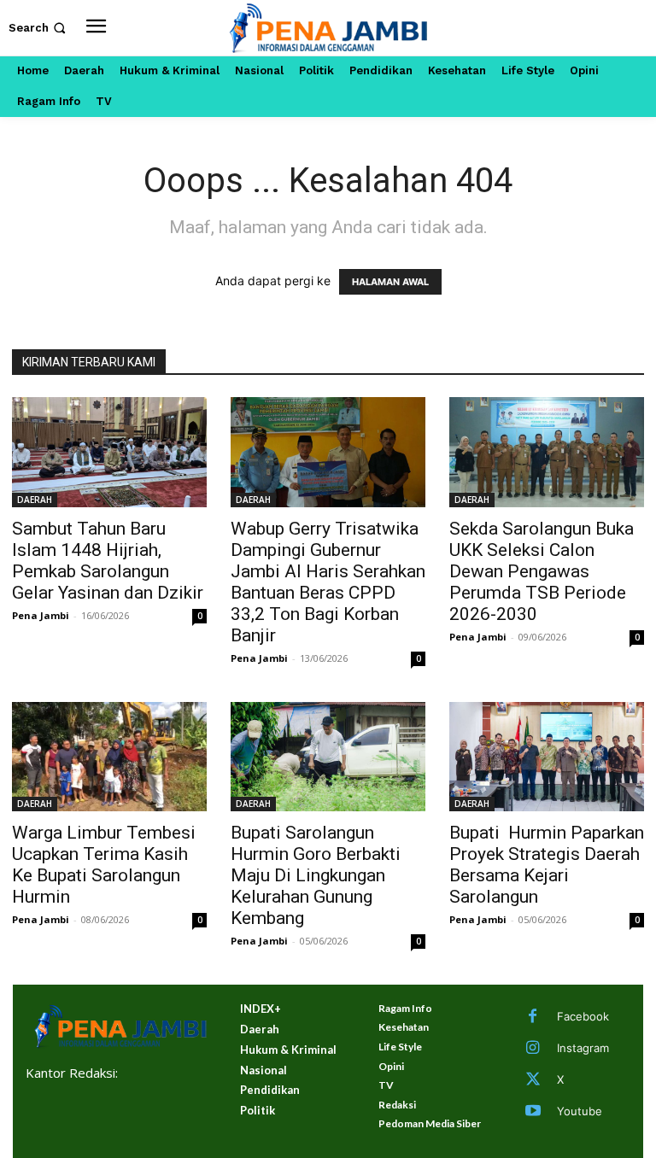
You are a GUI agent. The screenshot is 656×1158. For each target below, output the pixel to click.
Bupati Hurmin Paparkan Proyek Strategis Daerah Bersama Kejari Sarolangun (546, 864)
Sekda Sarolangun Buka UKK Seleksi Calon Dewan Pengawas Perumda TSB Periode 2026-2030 (541, 571)
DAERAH (34, 500)
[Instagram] (533, 1048)
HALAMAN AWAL (390, 282)
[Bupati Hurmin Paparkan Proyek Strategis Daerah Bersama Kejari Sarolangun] (546, 756)
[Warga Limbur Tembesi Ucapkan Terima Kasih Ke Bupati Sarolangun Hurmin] (109, 756)
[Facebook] (533, 1017)
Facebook (583, 1016)
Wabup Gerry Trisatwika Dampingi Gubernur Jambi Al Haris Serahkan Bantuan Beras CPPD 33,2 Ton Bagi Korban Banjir (328, 582)
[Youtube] (533, 1112)
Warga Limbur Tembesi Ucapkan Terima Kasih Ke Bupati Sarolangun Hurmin (104, 864)
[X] (533, 1080)
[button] (39, 27)
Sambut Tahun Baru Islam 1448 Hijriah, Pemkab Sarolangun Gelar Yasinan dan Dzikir (107, 560)
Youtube (579, 1111)
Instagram (583, 1048)
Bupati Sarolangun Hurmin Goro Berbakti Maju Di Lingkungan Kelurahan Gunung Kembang (316, 875)
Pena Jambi (40, 615)
